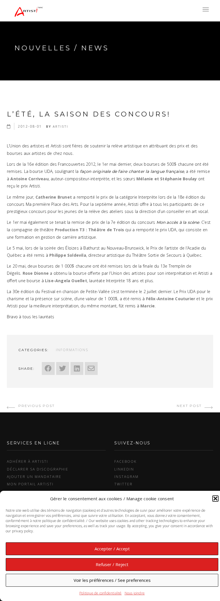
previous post (36, 406)
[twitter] (62, 368)
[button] (215, 498)
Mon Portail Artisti (30, 484)
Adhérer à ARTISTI (27, 461)
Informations (72, 349)
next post (190, 406)
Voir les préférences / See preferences (112, 580)
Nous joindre (135, 593)
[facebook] (48, 368)
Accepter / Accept (112, 548)
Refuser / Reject (112, 564)
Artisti (60, 126)
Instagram (126, 476)
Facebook (125, 461)
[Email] (91, 368)
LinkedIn (124, 469)
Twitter (123, 484)
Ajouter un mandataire (34, 476)
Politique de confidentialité (100, 593)
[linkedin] (76, 368)
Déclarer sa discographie (37, 469)
